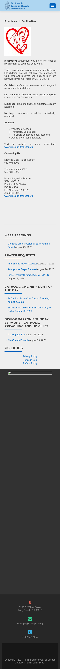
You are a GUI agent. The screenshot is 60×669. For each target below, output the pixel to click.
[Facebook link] (27, 651)
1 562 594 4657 (30, 637)
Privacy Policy (30, 356)
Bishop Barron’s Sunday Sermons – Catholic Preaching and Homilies (26, 322)
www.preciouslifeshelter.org (18, 147)
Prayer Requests (20, 255)
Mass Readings (18, 235)
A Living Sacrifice (16, 334)
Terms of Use (30, 360)
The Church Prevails (18, 340)
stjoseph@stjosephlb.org (30, 623)
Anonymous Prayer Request (22, 263)
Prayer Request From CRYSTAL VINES (28, 275)
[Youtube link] (33, 651)
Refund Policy (30, 363)
